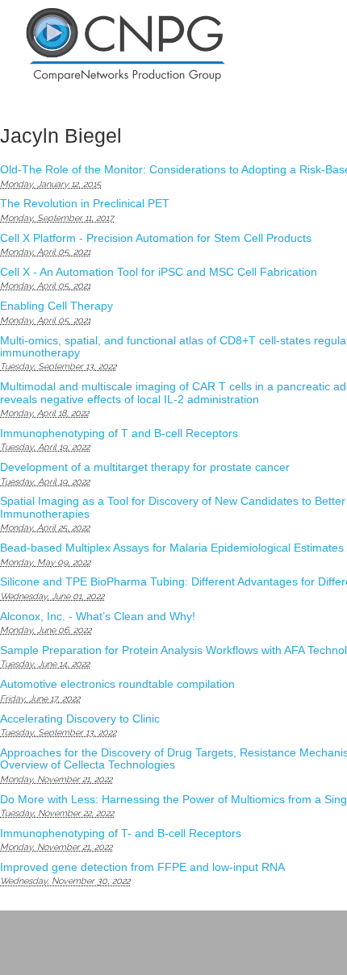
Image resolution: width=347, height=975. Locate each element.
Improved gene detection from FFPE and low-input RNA (142, 866)
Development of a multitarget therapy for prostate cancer (145, 466)
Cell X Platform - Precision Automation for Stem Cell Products (155, 237)
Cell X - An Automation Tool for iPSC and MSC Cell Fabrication (158, 271)
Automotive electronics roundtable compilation (117, 683)
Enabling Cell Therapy (56, 305)
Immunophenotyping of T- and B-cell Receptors (120, 833)
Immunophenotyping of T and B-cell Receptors (119, 433)
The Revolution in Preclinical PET (84, 203)
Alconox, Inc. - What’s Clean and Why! (97, 616)
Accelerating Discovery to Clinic (80, 718)
